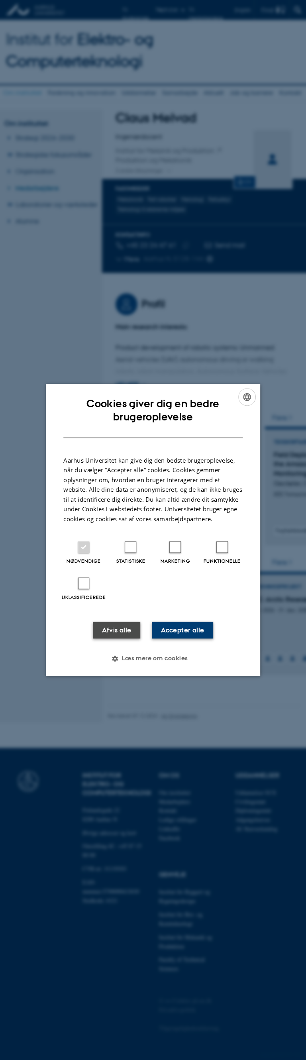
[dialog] (153, 530)
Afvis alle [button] (116, 630)
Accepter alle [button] (182, 630)
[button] (153, 658)
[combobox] (247, 397)
